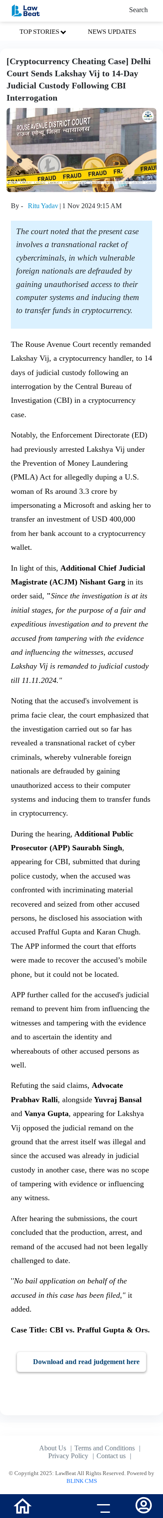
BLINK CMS (82, 1481)
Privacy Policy (68, 1455)
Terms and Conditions (104, 1448)
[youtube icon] (61, 1507)
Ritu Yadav (43, 205)
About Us (52, 1448)
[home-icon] (22, 1505)
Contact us (111, 1455)
